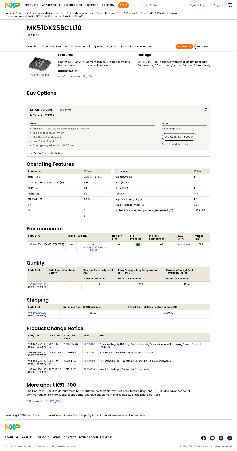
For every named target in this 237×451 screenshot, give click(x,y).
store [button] (123, 5)
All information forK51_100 (75, 76)
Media (56, 437)
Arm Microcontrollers (81, 13)
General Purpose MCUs (109, 13)
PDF (77, 71)
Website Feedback (66, 446)
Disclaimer (94, 307)
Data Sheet (202, 46)
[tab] (118, 153)
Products (21, 13)
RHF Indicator (135, 237)
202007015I (90, 361)
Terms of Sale (34, 446)
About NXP (12, 437)
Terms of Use (20, 446)
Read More (139, 415)
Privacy (8, 446)
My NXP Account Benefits (96, 437)
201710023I (89, 369)
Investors (42, 437)
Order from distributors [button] (48, 153)
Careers (27, 437)
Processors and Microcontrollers (47, 13)
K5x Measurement (167, 13)
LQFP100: (142, 62)
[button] (218, 5)
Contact (70, 437)
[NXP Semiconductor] (12, 5)
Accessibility (49, 446)
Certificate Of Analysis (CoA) (93, 249)
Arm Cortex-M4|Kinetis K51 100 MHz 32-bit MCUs (34, 16)
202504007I (90, 344)
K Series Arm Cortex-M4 (139, 13)
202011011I (89, 352)
